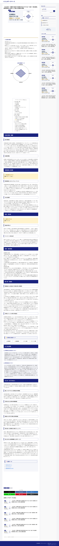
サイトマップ (54, 543)
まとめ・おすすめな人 (18, 122)
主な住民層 (17, 108)
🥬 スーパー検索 (33, 341)
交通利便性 (17, 104)
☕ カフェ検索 (25, 341)
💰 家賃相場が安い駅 (44, 20)
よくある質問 (17, 121)
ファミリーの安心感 (18, 112)
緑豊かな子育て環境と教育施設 (20, 126)
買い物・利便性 (17, 115)
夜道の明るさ (17, 111)
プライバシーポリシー (44, 543)
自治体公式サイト (9, 464)
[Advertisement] (21, 30)
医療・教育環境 (17, 114)
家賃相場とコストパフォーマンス (20, 107)
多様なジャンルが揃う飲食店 (19, 118)
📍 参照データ (17, 130)
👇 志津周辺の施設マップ (19, 119)
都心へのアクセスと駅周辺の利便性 (20, 123)
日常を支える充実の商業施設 (19, 125)
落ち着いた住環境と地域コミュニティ (21, 128)
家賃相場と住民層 (17, 105)
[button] (32, 494)
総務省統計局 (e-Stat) (9, 468)
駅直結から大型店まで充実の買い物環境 (21, 116)
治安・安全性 (17, 110)
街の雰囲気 (17, 103)
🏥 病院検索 (8, 341)
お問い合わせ (49, 543)
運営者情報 (38, 543)
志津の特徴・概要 (17, 101)
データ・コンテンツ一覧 (19, 99)
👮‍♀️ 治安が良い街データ (45, 22)
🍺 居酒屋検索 (17, 341)
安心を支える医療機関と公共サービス (21, 129)
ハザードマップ (8, 466)
